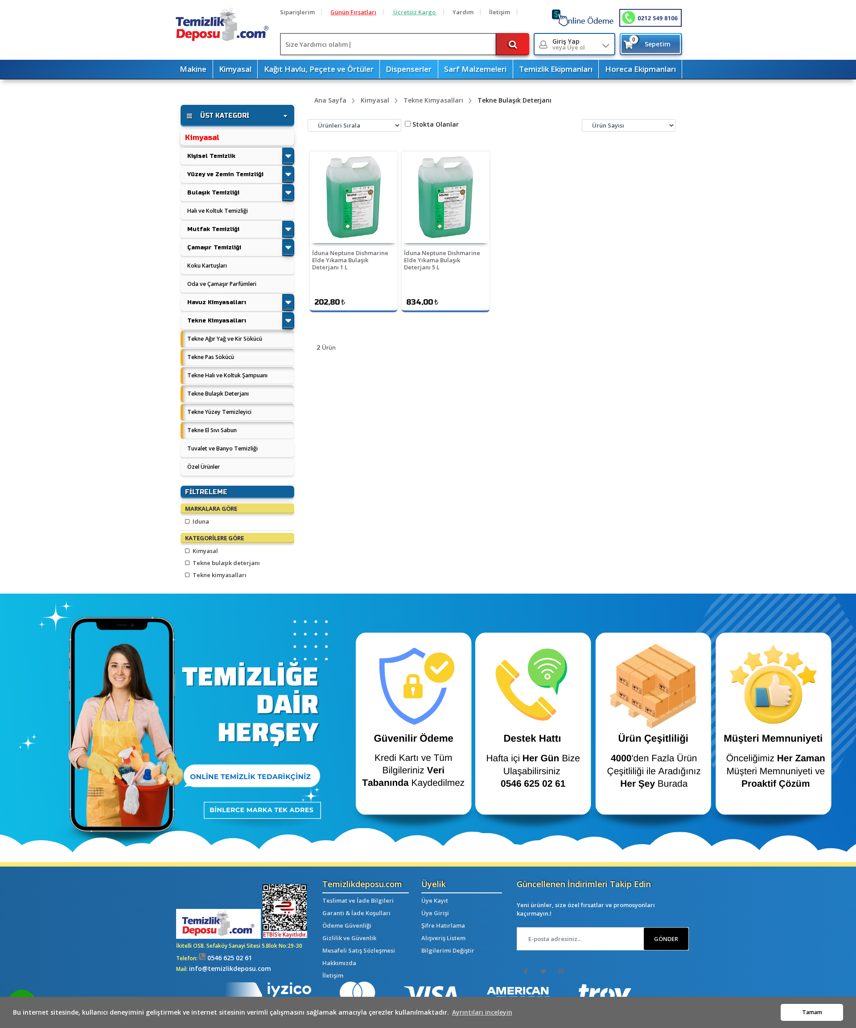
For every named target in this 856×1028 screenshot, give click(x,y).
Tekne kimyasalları (219, 575)
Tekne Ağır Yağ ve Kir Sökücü (224, 339)
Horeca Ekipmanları (640, 69)
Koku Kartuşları (207, 265)
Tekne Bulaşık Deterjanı (218, 393)
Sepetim (651, 42)
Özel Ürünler (203, 467)
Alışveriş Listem (443, 938)
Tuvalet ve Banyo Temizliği (222, 448)
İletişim (499, 12)
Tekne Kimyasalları (216, 320)
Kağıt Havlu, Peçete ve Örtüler (319, 69)
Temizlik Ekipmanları (556, 69)
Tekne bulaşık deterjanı (225, 563)
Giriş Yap (568, 44)
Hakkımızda (339, 963)
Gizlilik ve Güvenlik (349, 938)
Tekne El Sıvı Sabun (212, 430)
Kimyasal (235, 69)
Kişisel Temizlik (211, 156)
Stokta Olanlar (435, 124)
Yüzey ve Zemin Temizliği (225, 174)
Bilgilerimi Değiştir (447, 950)
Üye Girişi (435, 913)
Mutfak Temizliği (213, 229)
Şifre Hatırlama (443, 925)
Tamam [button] (812, 1012)
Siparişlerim (297, 12)
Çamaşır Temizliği (214, 247)
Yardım (463, 12)
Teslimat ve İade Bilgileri (358, 900)
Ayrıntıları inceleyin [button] (482, 1012)
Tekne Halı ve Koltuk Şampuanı (227, 375)
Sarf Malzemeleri (475, 69)
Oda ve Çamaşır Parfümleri (221, 284)
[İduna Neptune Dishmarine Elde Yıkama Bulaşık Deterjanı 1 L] (353, 197)
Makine (193, 69)
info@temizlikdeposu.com (230, 968)
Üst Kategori (224, 116)
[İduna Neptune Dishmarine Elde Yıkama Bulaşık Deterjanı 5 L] (445, 197)
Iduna (200, 521)
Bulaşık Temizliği (213, 192)
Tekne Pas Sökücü (210, 357)
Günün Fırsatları (353, 12)
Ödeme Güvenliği (346, 925)
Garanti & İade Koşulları (356, 913)
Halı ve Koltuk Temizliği (217, 211)
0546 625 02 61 (229, 958)
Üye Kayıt (434, 900)
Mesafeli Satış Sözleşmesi (358, 950)
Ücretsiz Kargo (414, 12)
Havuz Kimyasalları (216, 302)
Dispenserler (409, 69)
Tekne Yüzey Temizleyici (219, 412)
